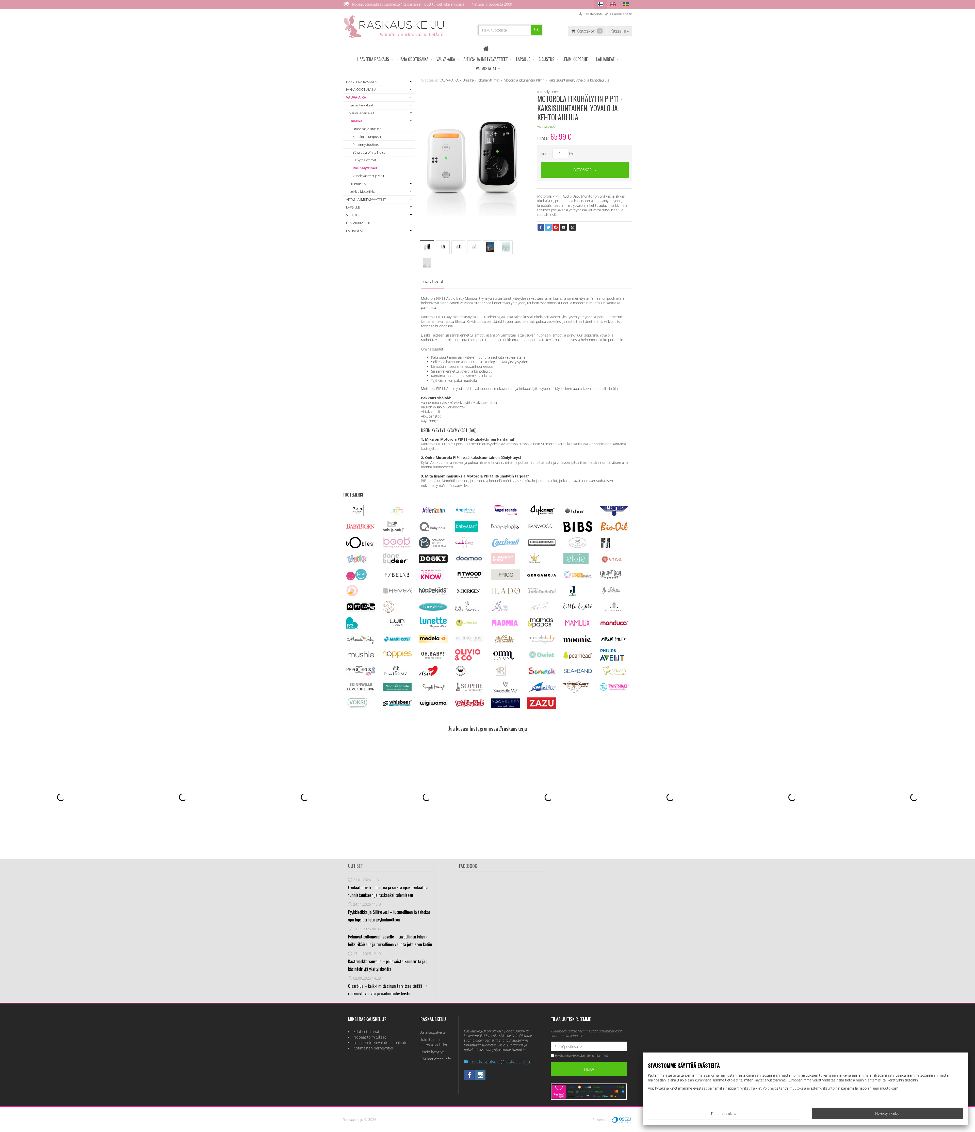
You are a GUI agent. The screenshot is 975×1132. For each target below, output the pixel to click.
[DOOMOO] (469, 561)
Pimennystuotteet (366, 144)
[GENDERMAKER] (577, 577)
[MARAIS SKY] (360, 643)
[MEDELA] (433, 641)
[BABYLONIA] (432, 531)
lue (605, 1055)
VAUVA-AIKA (445, 59)
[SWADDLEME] (505, 691)
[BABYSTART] (466, 531)
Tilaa (588, 1069)
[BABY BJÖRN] (360, 527)
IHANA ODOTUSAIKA (412, 59)
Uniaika (355, 121)
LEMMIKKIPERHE (575, 59)
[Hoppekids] (433, 593)
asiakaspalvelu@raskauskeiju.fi (502, 1062)
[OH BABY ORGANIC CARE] (433, 659)
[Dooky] (433, 561)
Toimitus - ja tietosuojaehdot (433, 1042)
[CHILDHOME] (541, 545)
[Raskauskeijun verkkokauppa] (487, 49)
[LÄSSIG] (466, 627)
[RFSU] (428, 675)
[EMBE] (613, 563)
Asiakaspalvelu (432, 1032)
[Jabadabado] (541, 592)
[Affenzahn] (433, 514)
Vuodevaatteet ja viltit (368, 175)
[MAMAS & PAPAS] (540, 627)
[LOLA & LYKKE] (614, 610)
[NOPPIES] (397, 657)
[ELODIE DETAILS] (534, 563)
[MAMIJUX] (577, 625)
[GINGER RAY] (610, 579)
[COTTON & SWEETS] (577, 547)
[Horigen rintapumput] (468, 595)
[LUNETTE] (433, 627)
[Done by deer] (395, 563)
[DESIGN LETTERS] (605, 547)
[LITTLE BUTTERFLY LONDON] (538, 611)
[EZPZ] (356, 579)
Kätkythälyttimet (364, 160)
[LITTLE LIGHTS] (577, 609)
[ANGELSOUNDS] (505, 514)
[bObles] (359, 547)
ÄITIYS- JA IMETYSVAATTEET (485, 59)
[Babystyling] (505, 529)
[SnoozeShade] (397, 689)
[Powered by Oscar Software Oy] (622, 1119)
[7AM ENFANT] (357, 514)
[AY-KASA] (541, 514)
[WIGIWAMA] (433, 705)
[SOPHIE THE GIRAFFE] (469, 690)
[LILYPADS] (500, 611)
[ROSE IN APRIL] (460, 675)
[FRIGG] (505, 578)
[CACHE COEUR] (464, 547)
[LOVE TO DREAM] (352, 627)
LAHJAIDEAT (605, 59)
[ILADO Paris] (505, 592)
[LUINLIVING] (397, 624)
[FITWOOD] (469, 578)
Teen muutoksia (723, 1113)
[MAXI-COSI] (397, 642)
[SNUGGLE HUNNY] (433, 690)
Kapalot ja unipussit (367, 136)
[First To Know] (431, 579)
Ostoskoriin (584, 169)
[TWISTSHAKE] (614, 689)
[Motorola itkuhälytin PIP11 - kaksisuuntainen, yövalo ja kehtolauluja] (474, 164)
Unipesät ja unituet (367, 128)
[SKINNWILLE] (360, 691)
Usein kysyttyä (432, 1052)
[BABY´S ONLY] (393, 531)
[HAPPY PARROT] (352, 595)
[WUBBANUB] (469, 705)
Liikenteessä (358, 183)
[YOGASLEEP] (505, 706)
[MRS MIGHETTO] (614, 643)
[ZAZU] (541, 707)
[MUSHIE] (360, 659)
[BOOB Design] (397, 547)
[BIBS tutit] (577, 530)
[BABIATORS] (614, 514)
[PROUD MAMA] (395, 675)
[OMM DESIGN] (503, 659)
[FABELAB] (397, 576)
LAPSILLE (523, 59)
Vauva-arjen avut (361, 113)
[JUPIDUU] (611, 595)
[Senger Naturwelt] (614, 675)
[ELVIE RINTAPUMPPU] (576, 563)
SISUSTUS (546, 59)
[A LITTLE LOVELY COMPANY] (397, 514)
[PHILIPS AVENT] (612, 659)
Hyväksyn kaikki (887, 1113)
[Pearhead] (577, 657)
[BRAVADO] (432, 547)
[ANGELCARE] (465, 514)
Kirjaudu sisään (620, 14)
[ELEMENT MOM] (503, 563)
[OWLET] (541, 658)
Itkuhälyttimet (365, 168)
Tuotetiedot (432, 281)
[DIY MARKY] (357, 563)
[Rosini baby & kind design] (500, 675)
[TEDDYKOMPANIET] (576, 691)
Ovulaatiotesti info (435, 1059)
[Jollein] (572, 595)
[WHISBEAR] (397, 705)
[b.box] (575, 514)
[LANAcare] (388, 611)
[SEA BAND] (577, 671)
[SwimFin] (541, 691)
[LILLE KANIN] (467, 611)
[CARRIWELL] (505, 546)
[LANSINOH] (433, 610)
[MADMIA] (505, 624)
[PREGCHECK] (360, 674)
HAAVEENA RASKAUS (373, 59)
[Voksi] (357, 707)
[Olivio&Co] (467, 659)
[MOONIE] (577, 641)
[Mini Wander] (503, 643)
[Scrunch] (541, 674)
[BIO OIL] (614, 530)
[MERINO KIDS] (469, 641)
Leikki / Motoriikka (362, 191)
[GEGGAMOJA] (541, 575)
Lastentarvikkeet (361, 105)
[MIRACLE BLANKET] (541, 642)
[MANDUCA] (614, 624)
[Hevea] (397, 592)
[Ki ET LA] (360, 610)
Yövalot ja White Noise (369, 152)
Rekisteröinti (592, 14)
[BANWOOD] (540, 531)
